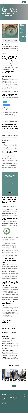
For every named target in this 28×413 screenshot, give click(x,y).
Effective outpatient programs (5, 243)
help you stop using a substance (13, 63)
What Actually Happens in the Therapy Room (22, 33)
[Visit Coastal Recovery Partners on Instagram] (2, 408)
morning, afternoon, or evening (10, 85)
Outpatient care (3, 77)
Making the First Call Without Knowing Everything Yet (23, 38)
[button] (9, 1)
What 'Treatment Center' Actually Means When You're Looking (23, 28)
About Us (11, 396)
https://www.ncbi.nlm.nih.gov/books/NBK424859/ (11, 357)
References (21, 40)
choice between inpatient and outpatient (9, 114)
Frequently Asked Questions (23, 39)
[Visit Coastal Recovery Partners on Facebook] (5, 408)
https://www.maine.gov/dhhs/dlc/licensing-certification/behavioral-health (9, 354)
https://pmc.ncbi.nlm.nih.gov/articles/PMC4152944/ (7, 342)
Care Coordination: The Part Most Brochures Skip (23, 34)
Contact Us (11, 398)
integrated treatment (10, 251)
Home (6, 1)
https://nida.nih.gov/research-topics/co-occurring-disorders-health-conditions (10, 353)
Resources (11, 397)
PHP (16, 88)
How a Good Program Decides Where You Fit (22, 31)
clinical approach (8, 68)
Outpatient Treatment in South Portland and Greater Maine (23, 36)
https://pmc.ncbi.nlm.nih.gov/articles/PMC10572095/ (11, 346)
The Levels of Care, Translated (22, 29)
